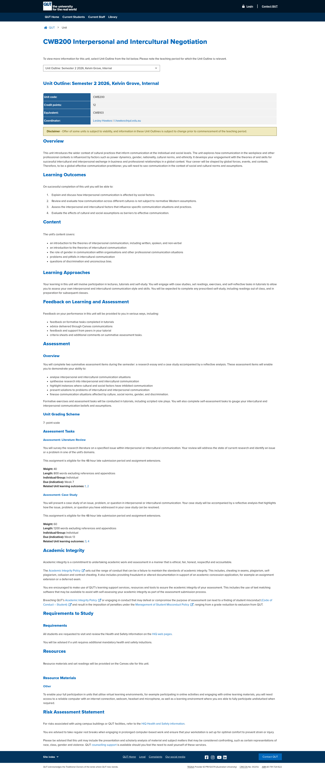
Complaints (155, 756)
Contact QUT (270, 756)
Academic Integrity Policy (64, 570)
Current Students (73, 17)
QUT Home (52, 17)
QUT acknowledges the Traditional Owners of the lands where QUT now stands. (80, 767)
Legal (142, 756)
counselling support (104, 745)
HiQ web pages (162, 634)
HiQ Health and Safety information (163, 723)
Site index (49, 757)
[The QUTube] (219, 757)
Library (112, 17)
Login (249, 6)
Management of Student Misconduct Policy (162, 604)
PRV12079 (210, 767)
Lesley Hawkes (102, 120)
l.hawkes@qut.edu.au (127, 120)
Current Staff (96, 17)
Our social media (175, 756)
